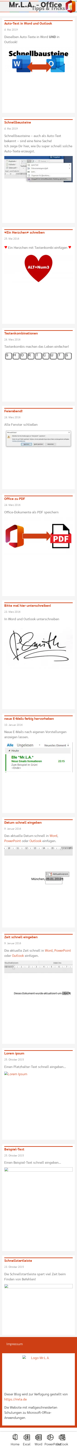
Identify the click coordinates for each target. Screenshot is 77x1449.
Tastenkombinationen (21, 333)
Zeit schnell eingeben (21, 937)
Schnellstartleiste (18, 1260)
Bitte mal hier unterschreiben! (27, 605)
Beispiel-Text (14, 1149)
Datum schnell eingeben (23, 822)
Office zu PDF (14, 499)
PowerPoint (52, 1444)
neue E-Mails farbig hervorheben (29, 718)
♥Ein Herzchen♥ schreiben (24, 232)
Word (38, 1444)
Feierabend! (13, 411)
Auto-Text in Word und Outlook (28, 23)
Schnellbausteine (17, 122)
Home (15, 1444)
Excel (27, 1444)
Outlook (62, 1444)
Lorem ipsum (14, 1053)
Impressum (14, 1344)
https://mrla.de (15, 1399)
